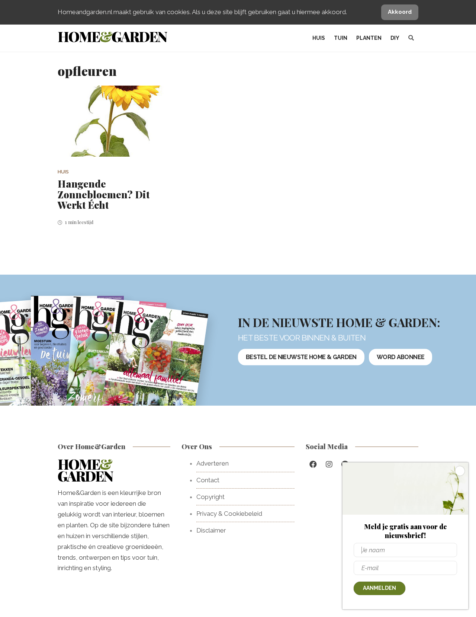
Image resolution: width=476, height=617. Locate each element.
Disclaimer (211, 530)
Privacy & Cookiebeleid (229, 513)
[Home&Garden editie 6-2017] (153, 369)
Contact (207, 480)
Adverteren (212, 463)
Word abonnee (400, 357)
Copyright (210, 497)
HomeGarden (112, 36)
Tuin (340, 38)
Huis (318, 38)
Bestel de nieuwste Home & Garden (301, 357)
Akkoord (400, 12)
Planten (369, 38)
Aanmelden (379, 588)
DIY (394, 38)
